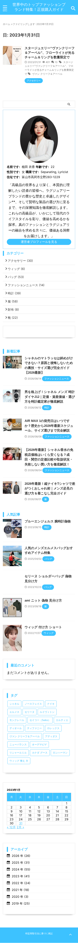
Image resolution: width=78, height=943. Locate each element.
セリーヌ (29, 712)
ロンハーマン (60, 752)
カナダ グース (40, 752)
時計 (14, 293)
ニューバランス (18, 744)
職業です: (32, 172)
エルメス (14, 712)
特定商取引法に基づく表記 (39, 933)
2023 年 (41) (21, 876)
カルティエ (62, 720)
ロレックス (53, 728)
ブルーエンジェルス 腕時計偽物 (48, 521)
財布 (13, 309)
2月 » (20, 827)
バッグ (16, 277)
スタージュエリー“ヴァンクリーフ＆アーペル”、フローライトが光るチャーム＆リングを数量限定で (50, 52)
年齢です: (42, 167)
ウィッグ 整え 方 (18, 760)
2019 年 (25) (21, 903)
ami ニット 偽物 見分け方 (43, 600)
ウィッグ (16, 269)
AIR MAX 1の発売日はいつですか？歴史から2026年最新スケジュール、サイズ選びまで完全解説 (49, 425)
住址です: (13, 177)
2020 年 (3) (20, 897)
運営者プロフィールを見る (39, 242)
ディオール (15, 728)
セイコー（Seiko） (40, 720)
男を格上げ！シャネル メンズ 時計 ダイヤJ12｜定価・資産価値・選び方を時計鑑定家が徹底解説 (50, 396)
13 (56, 62)
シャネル (14, 703)
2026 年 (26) (21, 856)
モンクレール (16, 720)
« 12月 (11, 827)
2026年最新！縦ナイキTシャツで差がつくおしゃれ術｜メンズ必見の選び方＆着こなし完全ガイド (50, 488)
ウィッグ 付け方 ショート (43, 627)
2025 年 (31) (21, 862)
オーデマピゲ (39, 744)
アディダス (51, 736)
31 (20, 823)
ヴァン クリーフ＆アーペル (47, 73)
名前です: (13, 167)
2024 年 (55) (21, 869)
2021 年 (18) (20, 890)
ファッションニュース (26, 285)
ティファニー (34, 728)
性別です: (13, 172)
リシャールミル (18, 752)
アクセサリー (20, 261)
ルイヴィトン (47, 712)
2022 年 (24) (21, 883)
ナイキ (51, 703)
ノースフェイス (33, 703)
